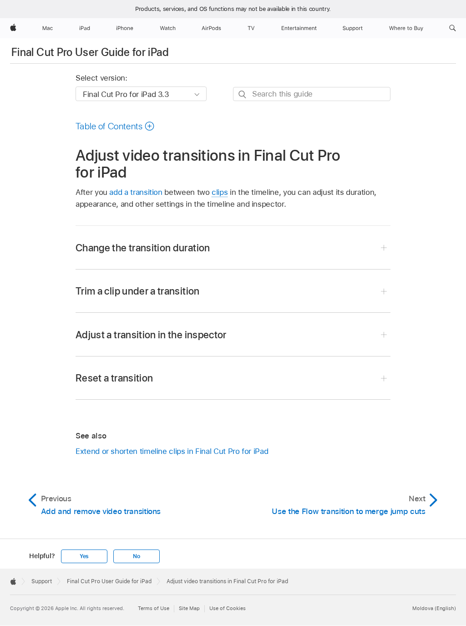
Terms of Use (153, 608)
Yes (84, 556)
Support (41, 581)
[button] (453, 28)
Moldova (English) (434, 608)
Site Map (189, 608)
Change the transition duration (143, 248)
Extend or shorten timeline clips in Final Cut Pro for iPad (172, 451)
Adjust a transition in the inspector (151, 335)
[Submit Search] (243, 94)
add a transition (135, 192)
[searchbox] (311, 94)
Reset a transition (114, 378)
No (136, 556)
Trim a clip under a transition (138, 291)
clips (220, 192)
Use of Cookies (227, 608)
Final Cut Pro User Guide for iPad (90, 52)
